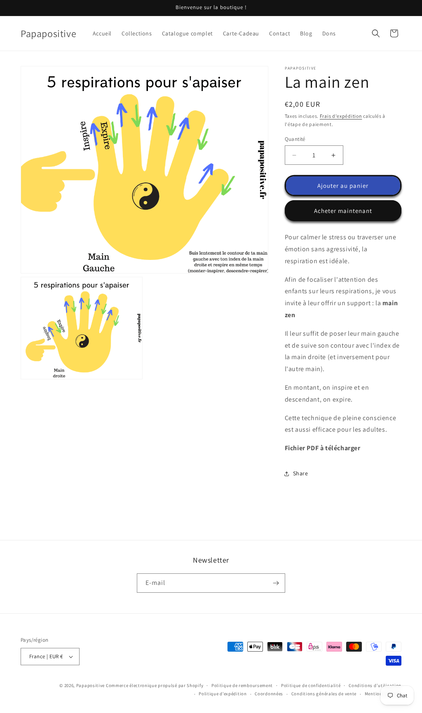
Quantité (295, 139)
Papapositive (90, 685)
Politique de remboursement (242, 685)
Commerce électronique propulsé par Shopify (154, 685)
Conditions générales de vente (323, 694)
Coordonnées (269, 694)
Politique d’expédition (222, 694)
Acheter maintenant (343, 211)
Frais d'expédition (341, 116)
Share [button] (300, 473)
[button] (376, 33)
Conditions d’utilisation (375, 685)
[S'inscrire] (276, 583)
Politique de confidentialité (311, 685)
